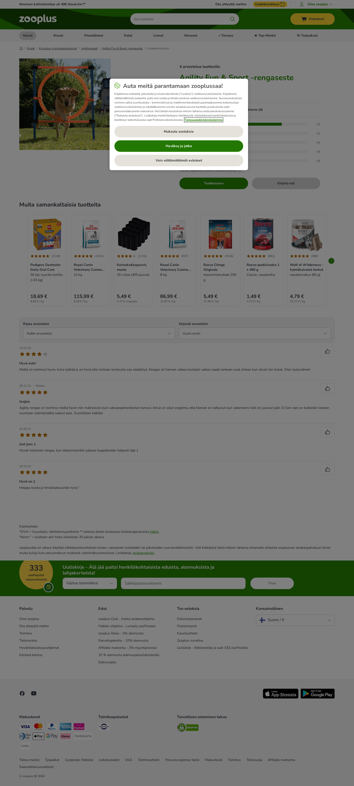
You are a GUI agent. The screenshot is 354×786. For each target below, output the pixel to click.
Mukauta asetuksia (179, 131)
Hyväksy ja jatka (179, 146)
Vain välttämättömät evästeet (179, 160)
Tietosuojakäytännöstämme (203, 120)
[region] (179, 124)
